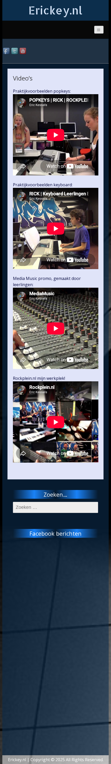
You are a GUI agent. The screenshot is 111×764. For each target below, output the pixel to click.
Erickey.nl (55, 10)
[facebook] (7, 51)
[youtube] (23, 51)
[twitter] (15, 51)
